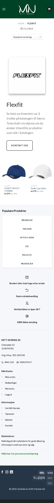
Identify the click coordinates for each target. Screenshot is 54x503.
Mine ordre (10, 377)
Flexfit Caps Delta (38, 188)
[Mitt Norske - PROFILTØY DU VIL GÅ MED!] (27, 9)
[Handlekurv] (49, 9)
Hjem (21, 23)
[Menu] (4, 9)
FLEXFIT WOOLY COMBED (12, 189)
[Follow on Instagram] (6, 472)
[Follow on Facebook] (2, 472)
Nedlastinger (11, 383)
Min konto (9, 388)
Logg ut (8, 394)
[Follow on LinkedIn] (11, 472)
